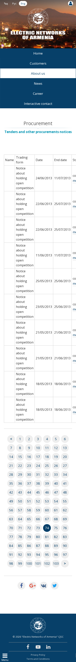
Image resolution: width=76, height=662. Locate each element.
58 (29, 510)
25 (47, 465)
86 (29, 545)
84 (11, 545)
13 (65, 448)
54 (56, 501)
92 (20, 554)
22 (20, 465)
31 (38, 474)
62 (65, 510)
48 (65, 492)
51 (29, 501)
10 (38, 448)
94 (38, 554)
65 (29, 519)
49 (11, 501)
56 (11, 510)
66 (38, 519)
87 (38, 545)
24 (38, 465)
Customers (38, 63)
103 (56, 563)
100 (29, 563)
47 (56, 492)
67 (47, 519)
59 (38, 510)
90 (65, 545)
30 (29, 474)
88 (47, 545)
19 (56, 456)
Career (38, 93)
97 (65, 554)
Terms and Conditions (38, 658)
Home (38, 53)
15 (20, 456)
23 (29, 465)
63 (11, 519)
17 (38, 456)
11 (47, 448)
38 (38, 483)
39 (47, 483)
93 (29, 554)
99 (20, 563)
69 (65, 519)
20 (65, 456)
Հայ (6, 3)
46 (47, 492)
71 (20, 528)
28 (11, 474)
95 (47, 554)
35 (11, 483)
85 (20, 545)
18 (47, 456)
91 (11, 554)
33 (56, 474)
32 (47, 474)
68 (56, 519)
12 (56, 448)
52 (38, 501)
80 (38, 537)
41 (65, 483)
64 (20, 519)
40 (56, 483)
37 (29, 483)
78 (20, 537)
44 (29, 492)
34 (65, 474)
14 (11, 456)
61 (56, 510)
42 (11, 492)
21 (11, 465)
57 (20, 510)
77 (11, 537)
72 (29, 528)
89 (56, 545)
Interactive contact (38, 103)
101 (38, 563)
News (38, 83)
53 (47, 501)
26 (56, 465)
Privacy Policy (38, 654)
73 (38, 528)
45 (38, 492)
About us (38, 73)
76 (65, 528)
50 (20, 501)
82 (56, 537)
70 (11, 528)
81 (47, 537)
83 (65, 537)
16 (29, 456)
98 (11, 563)
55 (65, 501)
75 (56, 528)
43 (20, 492)
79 (29, 537)
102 (47, 563)
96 (56, 554)
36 (20, 483)
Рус (14, 3)
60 (47, 510)
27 (65, 465)
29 (20, 474)
